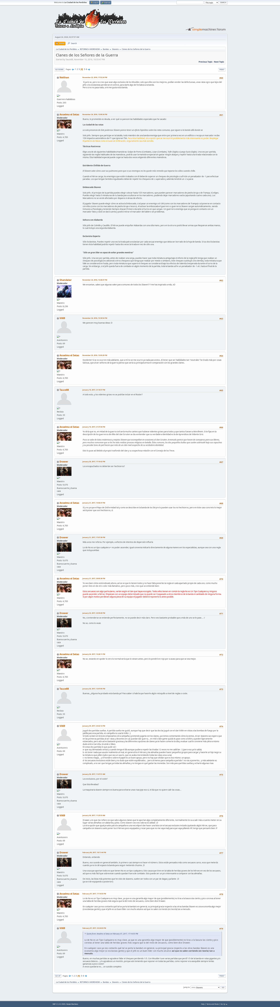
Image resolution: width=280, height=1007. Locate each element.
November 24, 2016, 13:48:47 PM (94, 280)
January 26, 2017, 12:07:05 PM (93, 689)
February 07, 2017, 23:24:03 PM (94, 928)
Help (203, 1004)
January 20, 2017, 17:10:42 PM (93, 461)
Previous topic (205, 62)
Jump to (186, 987)
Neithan (64, 77)
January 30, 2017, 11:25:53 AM (93, 815)
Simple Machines (72, 1004)
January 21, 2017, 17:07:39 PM (93, 537)
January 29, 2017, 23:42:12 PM (93, 726)
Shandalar (66, 280)
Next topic (219, 62)
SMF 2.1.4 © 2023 (58, 1004)
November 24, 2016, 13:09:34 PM (94, 114)
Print (221, 69)
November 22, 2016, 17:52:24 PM (94, 77)
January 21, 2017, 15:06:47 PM (93, 503)
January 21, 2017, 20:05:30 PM (93, 578)
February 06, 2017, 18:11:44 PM (94, 852)
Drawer (64, 461)
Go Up (57, 976)
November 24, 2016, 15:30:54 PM (94, 318)
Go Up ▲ (224, 1004)
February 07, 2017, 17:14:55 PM (94, 894)
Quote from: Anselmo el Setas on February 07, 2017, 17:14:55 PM (112, 933)
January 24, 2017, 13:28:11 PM (93, 654)
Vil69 (62, 318)
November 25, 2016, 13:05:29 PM (94, 355)
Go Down (59, 69)
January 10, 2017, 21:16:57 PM (93, 390)
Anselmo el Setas (69, 114)
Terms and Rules (212, 1004)
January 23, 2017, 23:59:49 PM (93, 613)
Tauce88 (64, 389)
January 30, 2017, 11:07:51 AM (93, 774)
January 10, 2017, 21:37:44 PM (93, 427)
